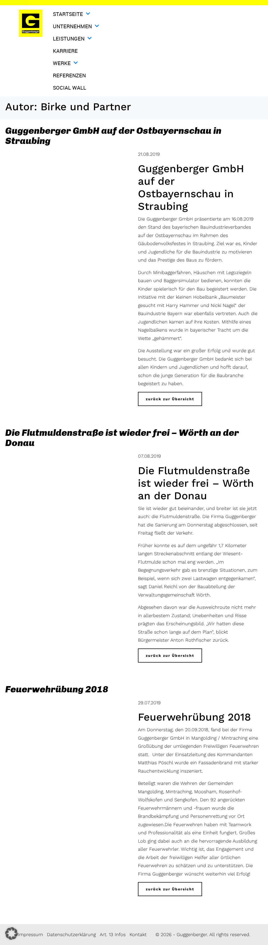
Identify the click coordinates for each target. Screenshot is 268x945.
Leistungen (69, 38)
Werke (62, 63)
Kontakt (138, 934)
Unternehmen (72, 26)
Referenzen (69, 75)
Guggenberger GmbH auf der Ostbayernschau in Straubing (113, 135)
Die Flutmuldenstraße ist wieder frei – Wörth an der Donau (122, 437)
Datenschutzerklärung (71, 934)
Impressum (30, 934)
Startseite (68, 14)
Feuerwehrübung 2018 (56, 689)
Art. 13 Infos (113, 934)
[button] (11, 933)
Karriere (65, 50)
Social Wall (69, 87)
